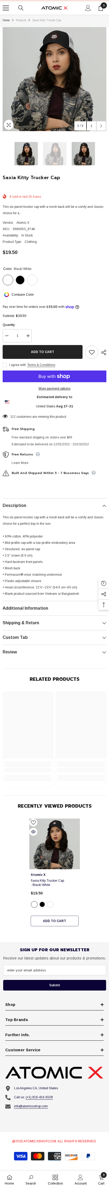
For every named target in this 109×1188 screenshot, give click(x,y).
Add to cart (42, 352)
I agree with (17, 365)
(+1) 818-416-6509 (39, 1097)
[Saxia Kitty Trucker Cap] (54, 844)
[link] (28, 770)
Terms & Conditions (41, 365)
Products (21, 20)
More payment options (54, 388)
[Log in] (88, 8)
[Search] (21, 8)
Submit (54, 985)
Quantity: (9, 325)
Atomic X (22, 223)
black (42, 904)
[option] (54, 79)
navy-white (50, 904)
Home (6, 20)
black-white (34, 904)
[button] (91, 126)
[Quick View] (33, 832)
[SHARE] (102, 352)
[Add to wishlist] (91, 352)
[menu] (6, 8)
